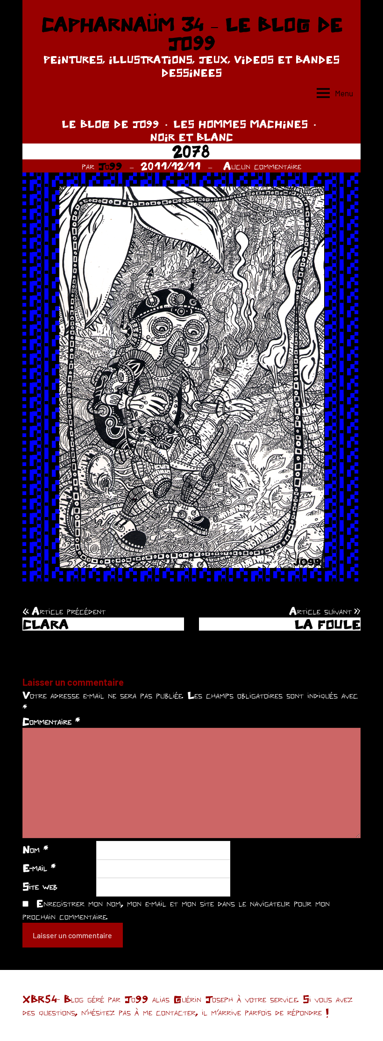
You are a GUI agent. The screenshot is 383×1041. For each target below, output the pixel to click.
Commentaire (51, 721)
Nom (35, 849)
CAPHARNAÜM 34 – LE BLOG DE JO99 (191, 33)
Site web (39, 886)
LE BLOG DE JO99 (110, 123)
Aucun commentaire (262, 165)
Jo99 (110, 165)
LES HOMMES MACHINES (240, 123)
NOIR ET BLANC (191, 137)
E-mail (39, 867)
